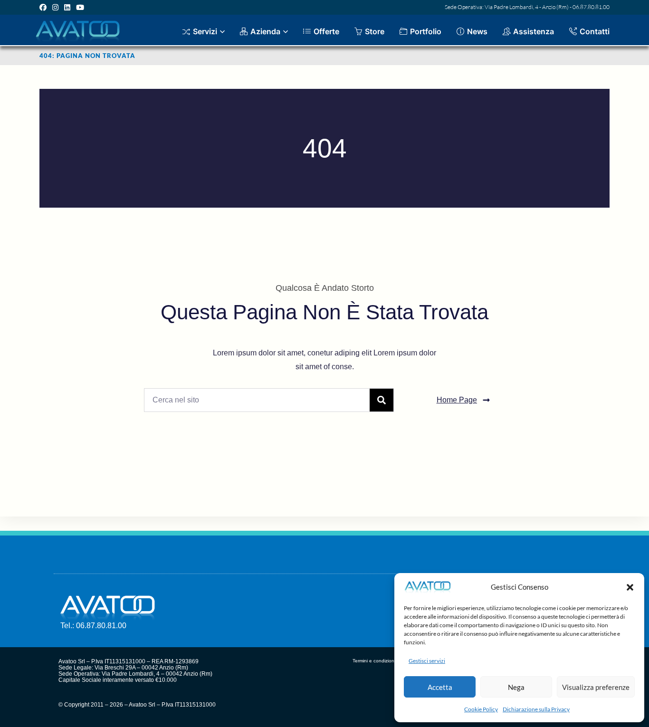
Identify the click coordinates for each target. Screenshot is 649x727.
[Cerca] (381, 400)
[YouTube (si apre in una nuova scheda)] (80, 7)
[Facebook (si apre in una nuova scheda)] (44, 7)
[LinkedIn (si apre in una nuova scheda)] (67, 7)
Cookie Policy (481, 709)
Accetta (440, 687)
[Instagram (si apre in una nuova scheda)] (55, 7)
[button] (630, 587)
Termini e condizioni (374, 660)
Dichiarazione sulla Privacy (536, 709)
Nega (516, 687)
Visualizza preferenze (596, 687)
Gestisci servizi (427, 660)
